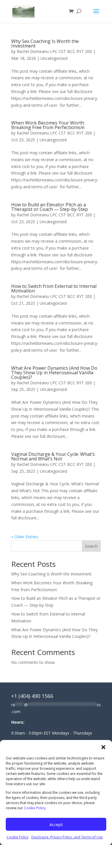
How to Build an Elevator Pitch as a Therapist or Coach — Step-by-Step (49, 206)
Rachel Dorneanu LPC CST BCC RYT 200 (54, 51)
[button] (103, 747)
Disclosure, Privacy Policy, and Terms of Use (67, 837)
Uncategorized (53, 58)
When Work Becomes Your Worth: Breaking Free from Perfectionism (48, 125)
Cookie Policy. (35, 808)
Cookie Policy (17, 837)
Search (91, 546)
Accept (56, 824)
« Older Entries (24, 536)
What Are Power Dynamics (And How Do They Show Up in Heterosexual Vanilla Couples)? (54, 372)
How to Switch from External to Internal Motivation (53, 288)
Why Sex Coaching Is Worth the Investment (45, 43)
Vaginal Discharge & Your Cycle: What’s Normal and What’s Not (53, 456)
